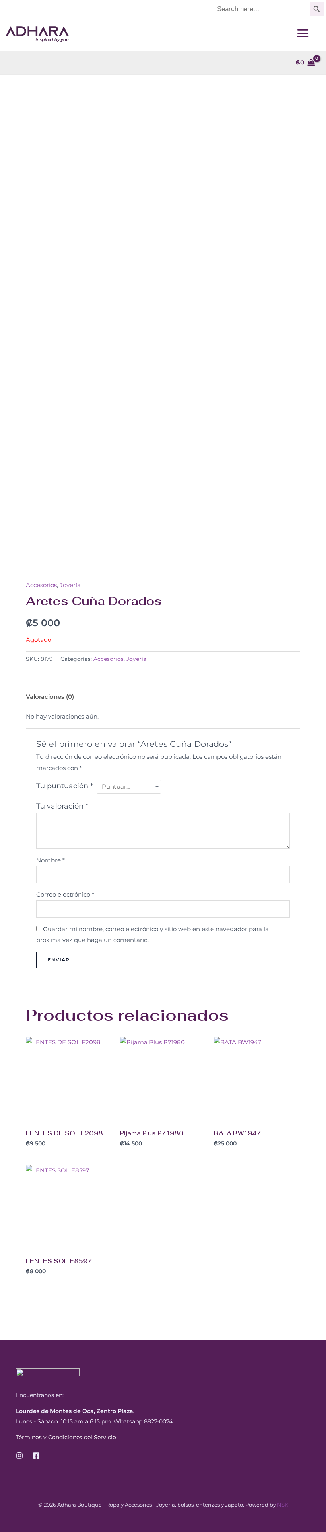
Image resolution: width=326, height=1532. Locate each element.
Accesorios (41, 585)
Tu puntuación (64, 786)
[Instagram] (19, 1455)
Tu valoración (62, 806)
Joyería (70, 585)
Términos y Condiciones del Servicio (66, 1437)
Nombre (50, 860)
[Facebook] (36, 1455)
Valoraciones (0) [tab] (50, 696)
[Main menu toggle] (302, 33)
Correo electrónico (65, 894)
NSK (282, 1504)
